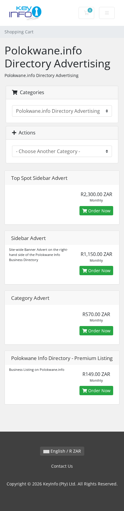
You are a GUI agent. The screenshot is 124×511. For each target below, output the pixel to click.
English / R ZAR (65, 451)
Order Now (98, 211)
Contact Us (62, 466)
